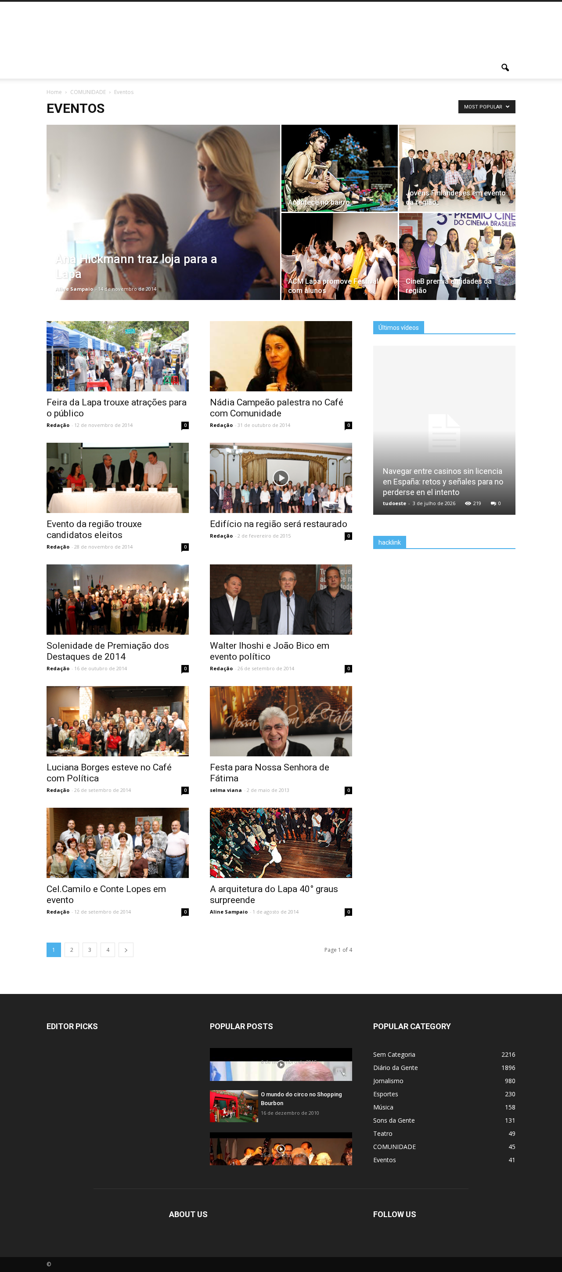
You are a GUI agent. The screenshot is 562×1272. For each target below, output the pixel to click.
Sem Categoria (394, 1054)
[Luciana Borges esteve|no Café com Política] (118, 733)
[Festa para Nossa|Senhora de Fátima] (281, 733)
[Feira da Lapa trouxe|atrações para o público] (118, 368)
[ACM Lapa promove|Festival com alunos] (339, 257)
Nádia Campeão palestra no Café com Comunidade (276, 408)
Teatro (383, 1133)
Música (383, 1107)
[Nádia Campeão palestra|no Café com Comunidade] (281, 368)
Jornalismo (388, 1081)
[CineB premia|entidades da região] (457, 257)
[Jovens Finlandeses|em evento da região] (457, 169)
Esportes (385, 1094)
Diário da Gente (395, 1067)
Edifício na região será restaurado (278, 524)
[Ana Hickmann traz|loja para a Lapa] (163, 212)
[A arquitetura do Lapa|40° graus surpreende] (281, 855)
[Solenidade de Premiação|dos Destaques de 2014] (118, 611)
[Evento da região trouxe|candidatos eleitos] (118, 490)
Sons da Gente (394, 1120)
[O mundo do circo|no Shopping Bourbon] (234, 1106)
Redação (58, 425)
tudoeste (394, 503)
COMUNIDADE (394, 1146)
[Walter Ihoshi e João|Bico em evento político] (281, 611)
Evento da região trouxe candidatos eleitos (94, 529)
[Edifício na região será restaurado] (281, 490)
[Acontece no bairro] (339, 168)
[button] (504, 68)
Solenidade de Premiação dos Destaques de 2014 (108, 651)
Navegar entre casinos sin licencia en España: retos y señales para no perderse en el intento (443, 481)
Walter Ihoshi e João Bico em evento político (269, 651)
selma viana (226, 790)
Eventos (384, 1160)
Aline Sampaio (74, 288)
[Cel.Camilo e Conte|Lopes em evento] (118, 855)
